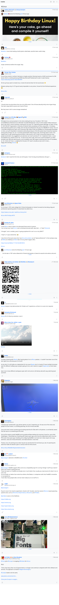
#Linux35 (3, 146)
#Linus (15, 228)
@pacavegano (4, 458)
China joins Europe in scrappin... (9, 579)
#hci (6, 91)
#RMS (3, 239)
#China (3, 561)
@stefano (3, 51)
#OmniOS (15, 492)
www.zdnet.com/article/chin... (8, 576)
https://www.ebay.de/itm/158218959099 (11, 79)
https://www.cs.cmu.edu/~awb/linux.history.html (13, 212)
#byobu (33, 364)
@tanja (3, 306)
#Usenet (47, 228)
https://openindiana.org (7, 506)
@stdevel (3, 157)
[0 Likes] (2, 44)
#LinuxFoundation (27, 238)
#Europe (10, 561)
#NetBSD (10, 448)
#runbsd (25, 458)
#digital (21, 569)
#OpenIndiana (22, 492)
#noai (6, 448)
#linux (2, 91)
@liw (6, 226)
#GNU (15, 239)
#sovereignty (27, 569)
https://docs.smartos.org (7, 509)
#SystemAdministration (19, 448)
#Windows (22, 561)
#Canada (3, 572)
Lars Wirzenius (7, 250)
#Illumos (46, 491)
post (21, 14)
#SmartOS (29, 492)
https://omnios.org (6, 502)
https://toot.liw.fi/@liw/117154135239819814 (13, 243)
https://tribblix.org (6, 499)
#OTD (13, 215)
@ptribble (3, 496)
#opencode (46, 366)
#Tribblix (37, 492)
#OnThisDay (8, 215)
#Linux (14, 142)
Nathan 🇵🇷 (7, 14)
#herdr (15, 359)
